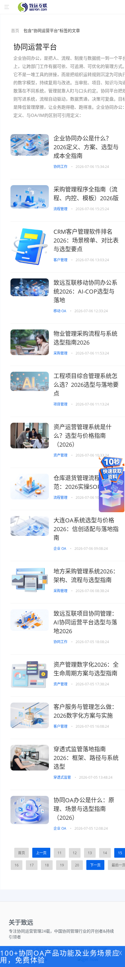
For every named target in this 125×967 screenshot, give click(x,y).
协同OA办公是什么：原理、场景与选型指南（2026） (83, 809)
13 (90, 852)
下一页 (95, 865)
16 (17, 865)
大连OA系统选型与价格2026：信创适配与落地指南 (86, 529)
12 (75, 852)
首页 (15, 30)
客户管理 (60, 259)
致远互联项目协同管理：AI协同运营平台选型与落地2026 (85, 622)
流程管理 (60, 208)
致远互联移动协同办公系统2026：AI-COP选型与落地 (85, 291)
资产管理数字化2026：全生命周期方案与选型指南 (86, 669)
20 (77, 865)
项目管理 (60, 404)
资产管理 (60, 455)
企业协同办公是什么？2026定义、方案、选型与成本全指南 (86, 147)
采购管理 (60, 353)
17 (32, 865)
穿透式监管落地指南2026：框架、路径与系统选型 (86, 758)
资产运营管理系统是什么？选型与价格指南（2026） (82, 435)
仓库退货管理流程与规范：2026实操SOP (82, 482)
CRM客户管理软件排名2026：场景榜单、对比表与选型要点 (86, 240)
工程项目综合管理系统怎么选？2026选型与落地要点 (86, 384)
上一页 (41, 852)
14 (105, 852)
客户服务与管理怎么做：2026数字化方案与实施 (85, 711)
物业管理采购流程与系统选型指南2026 (85, 338)
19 (62, 865)
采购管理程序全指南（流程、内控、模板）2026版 (86, 193)
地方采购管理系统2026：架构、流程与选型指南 (86, 575)
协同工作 (60, 166)
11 (60, 852)
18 (47, 865)
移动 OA (60, 310)
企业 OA (60, 548)
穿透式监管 (62, 777)
